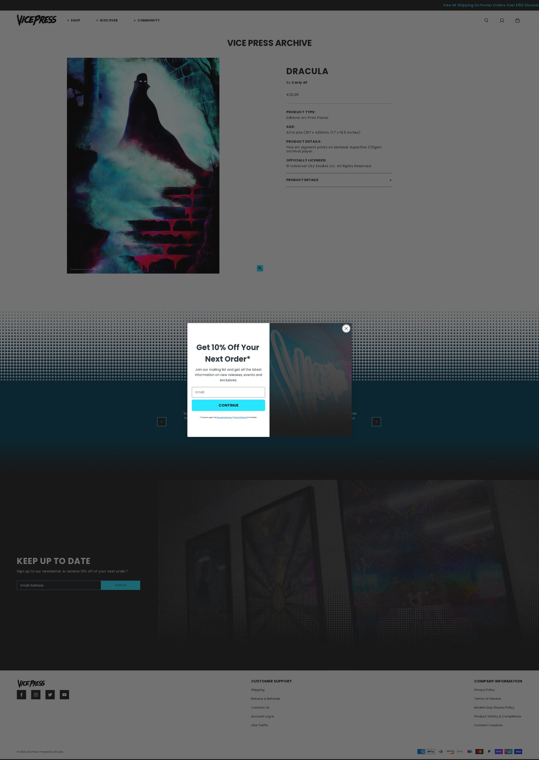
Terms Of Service (240, 417)
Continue (229, 405)
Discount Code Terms (224, 417)
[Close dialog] (346, 328)
